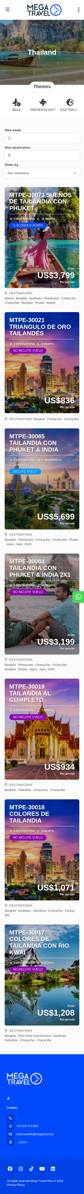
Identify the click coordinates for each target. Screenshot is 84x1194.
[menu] (79, 9)
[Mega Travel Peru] (24, 1078)
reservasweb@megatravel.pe (35, 1134)
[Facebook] (10, 1168)
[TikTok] (31, 1168)
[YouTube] (42, 1168)
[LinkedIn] (53, 1168)
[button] (42, 173)
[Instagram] (21, 1168)
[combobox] (42, 155)
